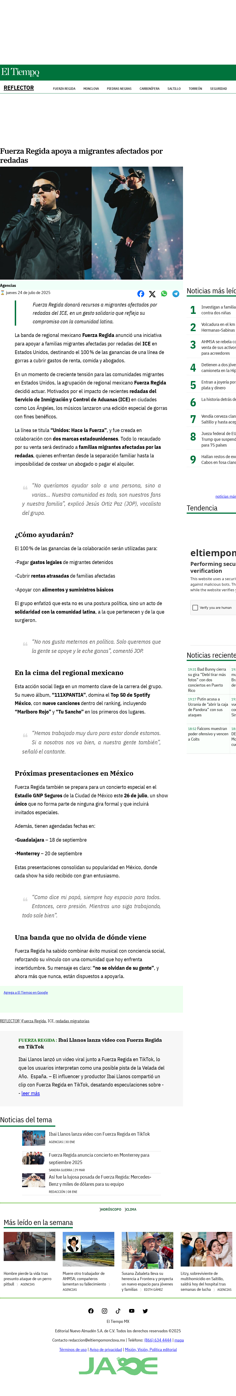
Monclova (91, 89)
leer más (30, 1093)
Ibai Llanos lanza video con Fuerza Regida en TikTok (99, 1134)
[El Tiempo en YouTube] (135, 1312)
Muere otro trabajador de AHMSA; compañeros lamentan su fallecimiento (85, 1281)
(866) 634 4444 (157, 1340)
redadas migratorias (72, 1021)
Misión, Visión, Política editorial (151, 1349)
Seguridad (218, 89)
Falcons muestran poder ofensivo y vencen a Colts (208, 734)
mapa (179, 1340)
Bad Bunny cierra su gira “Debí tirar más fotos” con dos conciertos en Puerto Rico (207, 679)
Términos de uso (73, 1349)
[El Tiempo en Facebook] (94, 1312)
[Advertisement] (118, 32)
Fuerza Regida (34, 1021)
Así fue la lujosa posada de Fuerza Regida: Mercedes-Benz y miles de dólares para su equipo (100, 1180)
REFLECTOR (19, 87)
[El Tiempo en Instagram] (108, 1312)
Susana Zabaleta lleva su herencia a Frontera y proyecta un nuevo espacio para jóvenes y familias (147, 1281)
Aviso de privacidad (106, 1349)
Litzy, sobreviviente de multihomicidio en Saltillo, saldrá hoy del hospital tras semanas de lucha (206, 1281)
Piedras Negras (119, 89)
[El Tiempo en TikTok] (121, 1312)
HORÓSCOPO (111, 1209)
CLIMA (131, 1209)
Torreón (195, 89)
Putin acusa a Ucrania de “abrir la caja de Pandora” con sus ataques (208, 707)
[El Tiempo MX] (20, 76)
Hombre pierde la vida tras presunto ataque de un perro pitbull (27, 1279)
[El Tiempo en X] (145, 1312)
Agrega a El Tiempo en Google (26, 992)
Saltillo (174, 89)
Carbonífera (149, 89)
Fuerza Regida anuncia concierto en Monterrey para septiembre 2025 (99, 1158)
